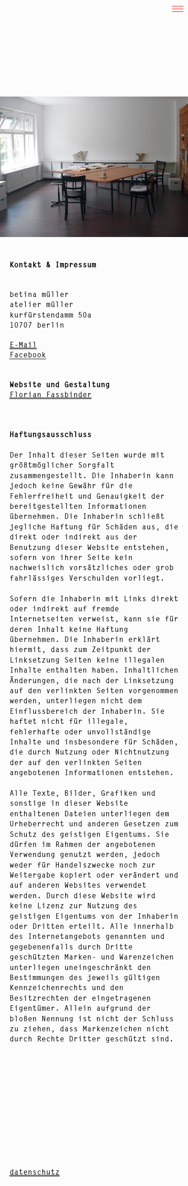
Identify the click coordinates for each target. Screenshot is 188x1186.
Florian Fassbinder (51, 394)
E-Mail (23, 344)
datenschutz (35, 1171)
